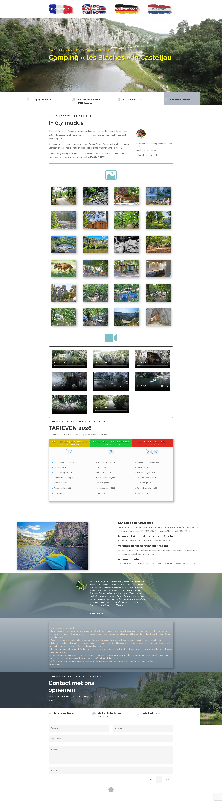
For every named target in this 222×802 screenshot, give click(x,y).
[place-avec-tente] (126, 301)
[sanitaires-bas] (158, 277)
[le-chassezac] (126, 325)
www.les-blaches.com (187, 563)
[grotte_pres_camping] (158, 325)
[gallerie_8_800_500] (158, 228)
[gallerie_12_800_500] (158, 252)
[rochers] (63, 301)
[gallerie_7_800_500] (95, 228)
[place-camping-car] (95, 301)
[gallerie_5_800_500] (63, 228)
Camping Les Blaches (42, 99)
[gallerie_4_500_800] (158, 204)
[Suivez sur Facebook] (111, 789)
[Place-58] (63, 325)
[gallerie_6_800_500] (126, 228)
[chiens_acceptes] (63, 277)
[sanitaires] (126, 277)
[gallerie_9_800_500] (63, 252)
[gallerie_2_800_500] (95, 204)
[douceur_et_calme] (95, 277)
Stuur (168, 780)
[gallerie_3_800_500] (126, 204)
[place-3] (95, 325)
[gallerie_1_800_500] (63, 204)
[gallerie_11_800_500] (126, 252)
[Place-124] (158, 301)
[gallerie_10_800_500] (95, 252)
